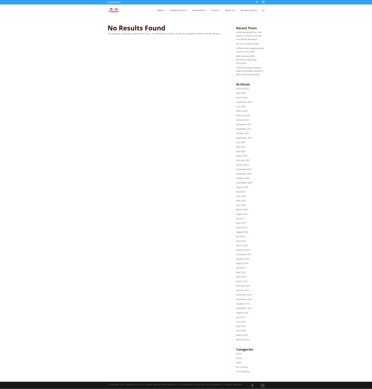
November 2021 (244, 129)
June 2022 (241, 106)
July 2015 (240, 267)
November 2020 (244, 173)
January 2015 (242, 290)
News (239, 362)
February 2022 (243, 115)
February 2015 (243, 285)
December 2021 (243, 124)
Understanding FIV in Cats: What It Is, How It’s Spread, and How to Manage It (249, 36)
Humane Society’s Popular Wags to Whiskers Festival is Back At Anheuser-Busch (249, 71)
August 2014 (242, 312)
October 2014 (242, 303)
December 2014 (243, 294)
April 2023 (241, 93)
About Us (229, 10)
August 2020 (242, 187)
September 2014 (244, 308)
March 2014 (242, 335)
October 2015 (242, 259)
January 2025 (242, 88)
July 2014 (240, 317)
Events (215, 10)
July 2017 (240, 218)
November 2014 (244, 299)
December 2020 (243, 169)
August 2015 (242, 263)
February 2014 (243, 339)
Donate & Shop (248, 10)
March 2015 (242, 281)
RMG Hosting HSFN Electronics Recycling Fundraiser (246, 59)
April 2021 (241, 151)
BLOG (239, 353)
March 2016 (242, 245)
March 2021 (242, 155)
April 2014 (241, 330)
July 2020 (240, 191)
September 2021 (244, 137)
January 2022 (242, 120)
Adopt (160, 10)
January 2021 (242, 164)
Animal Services (178, 10)
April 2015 (241, 276)
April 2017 (241, 223)
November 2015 (244, 254)
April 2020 (241, 205)
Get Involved (198, 10)
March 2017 (242, 227)
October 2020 (242, 178)
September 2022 (244, 102)
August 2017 (242, 214)
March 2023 (242, 97)
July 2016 (240, 236)
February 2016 (243, 250)
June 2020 (241, 196)
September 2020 (244, 182)
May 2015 (240, 272)
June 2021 (241, 142)
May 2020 (240, 200)
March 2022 (242, 110)
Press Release (243, 371)
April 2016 (241, 240)
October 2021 (242, 133)
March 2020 (242, 209)
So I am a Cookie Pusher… (248, 43)
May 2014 (240, 326)
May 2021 (240, 146)
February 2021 (243, 160)
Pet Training (242, 367)
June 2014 (241, 321)
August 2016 (242, 232)
